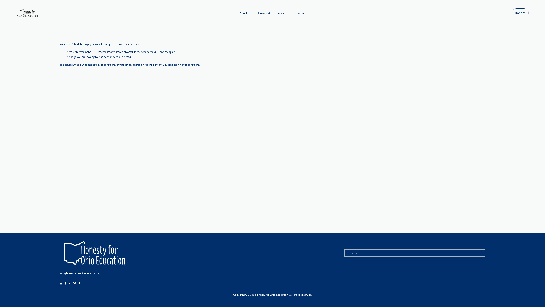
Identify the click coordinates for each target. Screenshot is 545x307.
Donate (520, 13)
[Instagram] (61, 283)
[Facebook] (65, 283)
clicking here (108, 64)
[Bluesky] (74, 283)
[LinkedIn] (70, 283)
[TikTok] (79, 283)
